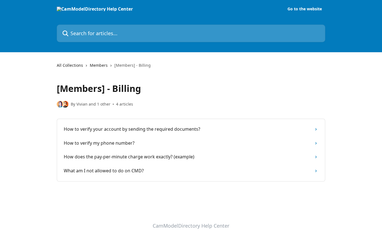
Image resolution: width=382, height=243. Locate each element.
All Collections (70, 65)
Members (99, 65)
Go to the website (304, 9)
